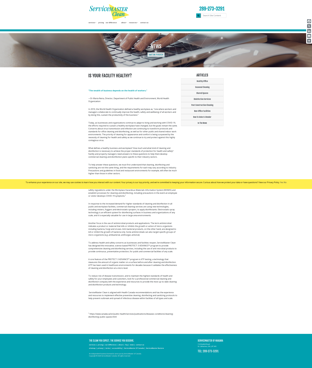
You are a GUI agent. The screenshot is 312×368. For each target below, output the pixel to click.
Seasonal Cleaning (202, 87)
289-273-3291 (211, 9)
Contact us (144, 23)
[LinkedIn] (309, 31)
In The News (202, 123)
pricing (101, 23)
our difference (111, 23)
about (120, 345)
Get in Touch (156, 54)
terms (107, 348)
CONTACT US (140, 345)
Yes (281, 182)
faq (126, 345)
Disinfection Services (202, 99)
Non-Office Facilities (202, 111)
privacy (100, 348)
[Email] (309, 35)
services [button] (91, 23)
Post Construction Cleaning (202, 105)
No (285, 182)
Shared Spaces (202, 93)
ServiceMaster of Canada (134, 348)
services (92, 345)
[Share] (309, 40)
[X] (309, 26)
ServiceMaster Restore (155, 348)
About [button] (123, 23)
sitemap (92, 348)
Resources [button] (133, 23)
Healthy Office (202, 81)
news (132, 345)
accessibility (117, 348)
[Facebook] (309, 21)
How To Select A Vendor (202, 117)
